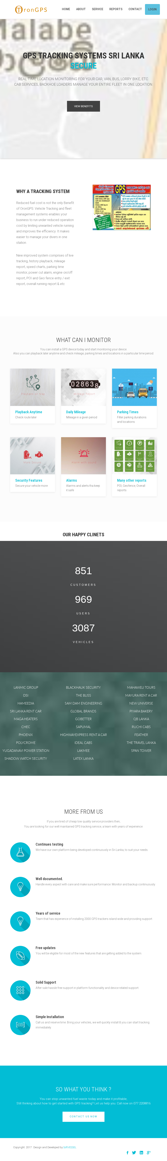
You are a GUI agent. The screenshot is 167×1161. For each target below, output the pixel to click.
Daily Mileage (76, 412)
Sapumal (83, 727)
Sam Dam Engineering (83, 703)
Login (152, 9)
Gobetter (83, 719)
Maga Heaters (26, 719)
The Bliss (83, 695)
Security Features (28, 480)
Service (97, 9)
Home (66, 9)
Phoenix (26, 735)
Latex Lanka (83, 758)
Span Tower (141, 750)
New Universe (141, 703)
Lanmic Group (26, 687)
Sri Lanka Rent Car (26, 711)
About (81, 9)
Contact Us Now (83, 1116)
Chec (25, 727)
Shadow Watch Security (25, 758)
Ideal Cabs (83, 742)
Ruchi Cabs (141, 727)
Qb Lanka (141, 719)
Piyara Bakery (141, 711)
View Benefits (83, 106)
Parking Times (127, 412)
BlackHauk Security (83, 687)
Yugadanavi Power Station (25, 750)
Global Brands (83, 711)
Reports (115, 9)
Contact (135, 9)
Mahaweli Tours (141, 687)
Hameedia (26, 703)
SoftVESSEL (69, 1147)
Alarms (71, 480)
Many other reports (131, 480)
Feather (141, 735)
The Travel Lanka (141, 742)
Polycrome (25, 742)
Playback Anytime (28, 412)
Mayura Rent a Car (141, 695)
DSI (25, 695)
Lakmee (83, 750)
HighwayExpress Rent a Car (83, 735)
